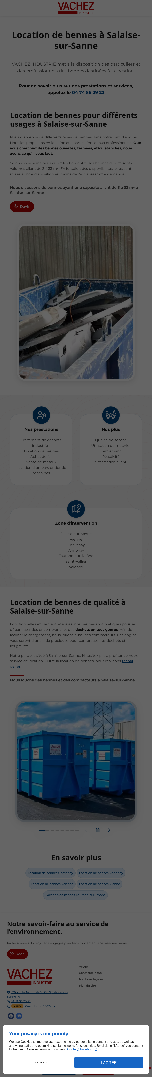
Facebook (87, 1049)
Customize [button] (41, 1062)
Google (71, 1049)
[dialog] (76, 1049)
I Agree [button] (109, 1062)
